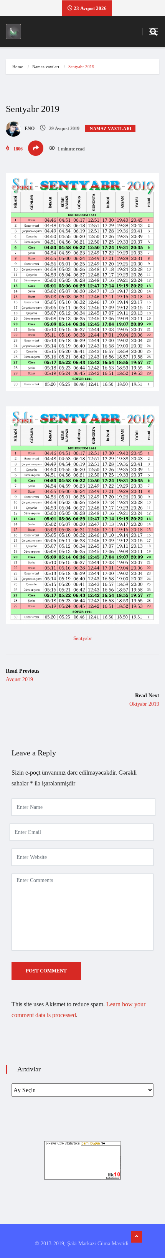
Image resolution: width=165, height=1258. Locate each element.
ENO (29, 128)
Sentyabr (82, 638)
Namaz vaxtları (45, 66)
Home (17, 66)
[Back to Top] (136, 1237)
